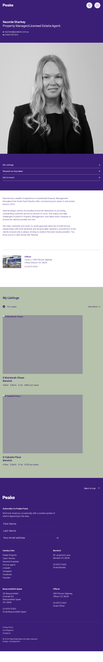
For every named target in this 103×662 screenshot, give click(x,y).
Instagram (7, 571)
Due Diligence (8, 630)
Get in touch (8, 177)
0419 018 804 (10, 34)
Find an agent (9, 564)
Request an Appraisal (13, 171)
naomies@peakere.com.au (16, 31)
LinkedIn (6, 568)
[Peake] (15, 5)
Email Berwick (59, 567)
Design (5, 641)
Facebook (7, 574)
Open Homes (9, 558)
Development (15, 641)
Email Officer (59, 605)
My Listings (8, 164)
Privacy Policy (8, 627)
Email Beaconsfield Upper (14, 611)
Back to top (90, 488)
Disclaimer (7, 633)
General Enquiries (11, 561)
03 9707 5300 (31, 266)
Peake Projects (10, 555)
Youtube (6, 577)
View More (93, 306)
